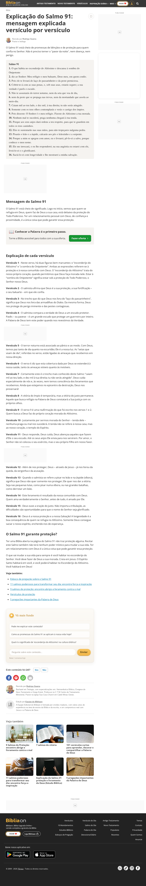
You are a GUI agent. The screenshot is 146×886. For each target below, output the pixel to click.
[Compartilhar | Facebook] (9, 678)
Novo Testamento (66, 3)
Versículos (82, 3)
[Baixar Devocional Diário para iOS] (44, 855)
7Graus (21, 869)
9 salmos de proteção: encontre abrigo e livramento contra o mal (45, 589)
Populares (114, 830)
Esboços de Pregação (64, 834)
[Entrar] (131, 3)
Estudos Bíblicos (66, 830)
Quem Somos (136, 834)
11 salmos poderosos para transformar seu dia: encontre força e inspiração (51, 584)
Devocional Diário (88, 834)
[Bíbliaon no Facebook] (138, 868)
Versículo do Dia (89, 820)
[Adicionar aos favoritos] (91, 16)
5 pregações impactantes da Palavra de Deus (34, 599)
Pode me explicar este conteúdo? (27, 626)
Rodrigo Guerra (33, 686)
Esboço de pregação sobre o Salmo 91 (30, 579)
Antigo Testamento (46, 3)
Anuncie (138, 839)
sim (36, 670)
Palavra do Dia (90, 830)
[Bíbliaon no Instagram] (132, 868)
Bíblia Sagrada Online (17, 5)
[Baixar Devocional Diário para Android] (17, 855)
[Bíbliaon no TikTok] (126, 868)
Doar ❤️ (13, 834)
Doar (122, 3)
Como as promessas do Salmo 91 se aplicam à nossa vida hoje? (41, 634)
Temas (139, 820)
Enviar (84, 652)
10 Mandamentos (65, 825)
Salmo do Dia (90, 825)
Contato (138, 825)
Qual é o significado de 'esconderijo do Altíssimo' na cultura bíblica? (43, 642)
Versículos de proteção (22, 594)
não (44, 670)
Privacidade (137, 830)
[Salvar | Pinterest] (16, 678)
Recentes (115, 834)
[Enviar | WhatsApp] (23, 678)
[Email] (30, 678)
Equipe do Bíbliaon (33, 702)
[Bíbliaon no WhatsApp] (120, 868)
